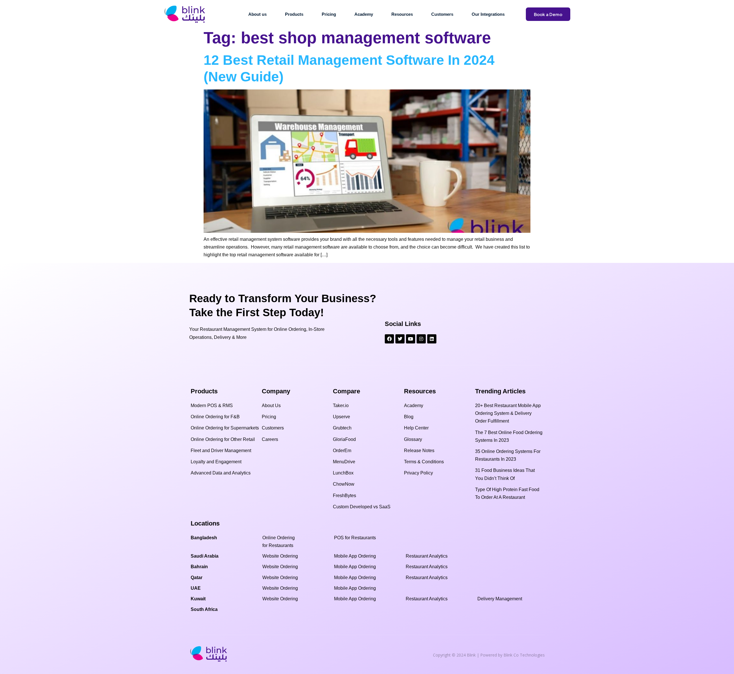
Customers (442, 14)
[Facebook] (389, 338)
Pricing (329, 14)
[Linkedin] (431, 338)
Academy (363, 14)
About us (257, 14)
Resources (402, 14)
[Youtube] (410, 338)
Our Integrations (488, 14)
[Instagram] (421, 338)
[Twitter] (400, 338)
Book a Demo (548, 14)
